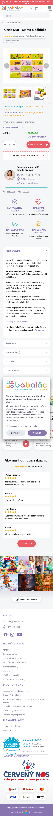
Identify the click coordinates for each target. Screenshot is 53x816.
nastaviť (16, 420)
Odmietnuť (15, 433)
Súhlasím (37, 433)
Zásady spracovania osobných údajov (24, 426)
